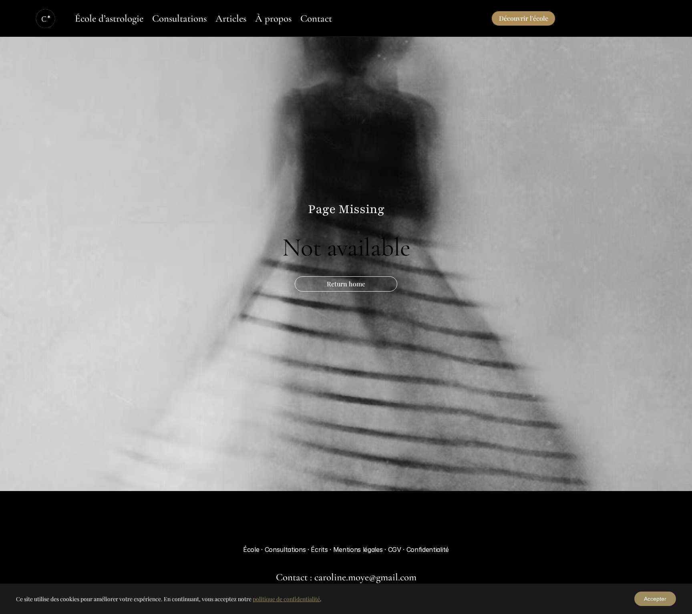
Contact (316, 18)
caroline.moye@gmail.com (365, 577)
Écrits (320, 550)
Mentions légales (359, 550)
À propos (273, 18)
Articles (230, 18)
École (251, 550)
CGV (395, 550)
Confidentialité (427, 550)
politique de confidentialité (286, 599)
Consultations (179, 18)
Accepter (655, 599)
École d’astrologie (109, 18)
